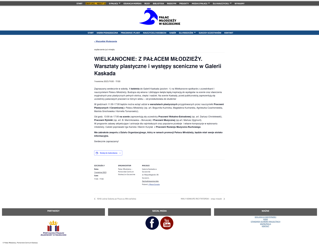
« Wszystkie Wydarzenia (105, 41)
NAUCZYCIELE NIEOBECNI (154, 32)
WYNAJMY (239, 3)
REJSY (147, 3)
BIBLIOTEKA (158, 3)
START (79, 3)
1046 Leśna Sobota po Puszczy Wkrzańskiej (116, 198)
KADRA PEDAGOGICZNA (107, 32)
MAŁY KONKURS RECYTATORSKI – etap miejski (201, 198)
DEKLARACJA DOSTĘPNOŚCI (265, 217)
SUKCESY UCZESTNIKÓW (210, 32)
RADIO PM (171, 3)
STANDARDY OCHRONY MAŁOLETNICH (265, 221)
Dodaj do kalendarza (108, 153)
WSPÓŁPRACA (265, 224)
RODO (265, 219)
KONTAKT (228, 32)
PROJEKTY (184, 3)
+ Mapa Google (154, 184)
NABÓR (172, 32)
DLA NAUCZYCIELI (221, 3)
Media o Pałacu (199, 3)
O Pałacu (113, 3)
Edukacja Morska (132, 3)
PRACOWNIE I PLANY (130, 32)
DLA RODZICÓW (186, 32)
